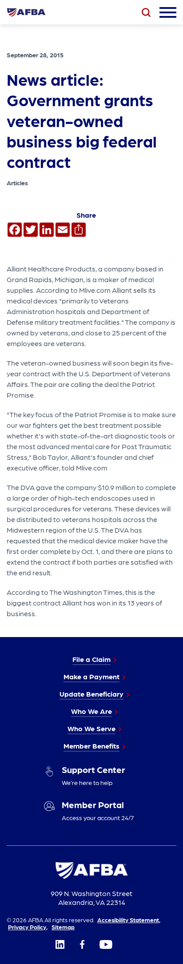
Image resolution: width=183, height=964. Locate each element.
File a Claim (91, 659)
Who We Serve (91, 728)
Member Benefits (91, 745)
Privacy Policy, (28, 926)
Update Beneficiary (91, 693)
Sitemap (63, 926)
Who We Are (91, 711)
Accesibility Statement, (128, 919)
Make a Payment (91, 676)
